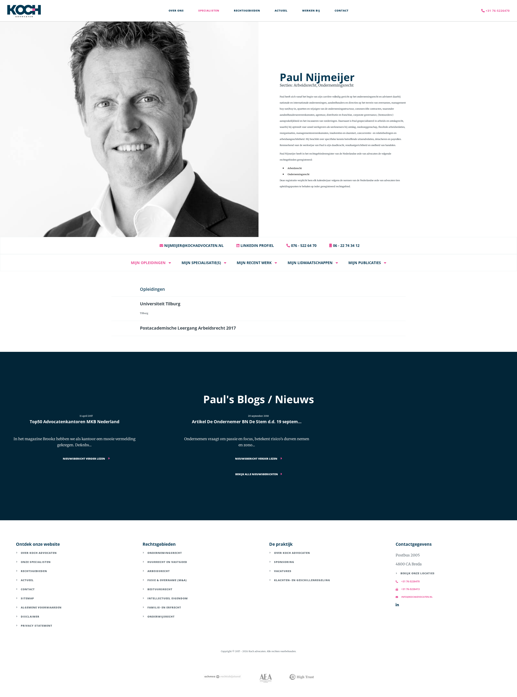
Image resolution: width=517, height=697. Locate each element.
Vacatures (282, 571)
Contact (28, 589)
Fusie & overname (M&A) (167, 580)
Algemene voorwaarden (41, 607)
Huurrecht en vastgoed (167, 562)
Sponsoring (284, 562)
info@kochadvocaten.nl (417, 596)
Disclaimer (30, 616)
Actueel (27, 580)
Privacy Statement (36, 625)
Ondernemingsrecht (164, 553)
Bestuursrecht (159, 589)
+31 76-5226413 (410, 589)
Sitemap (27, 598)
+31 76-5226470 (410, 581)
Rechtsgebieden (34, 571)
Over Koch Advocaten (39, 553)
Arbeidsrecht (158, 571)
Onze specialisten (36, 562)
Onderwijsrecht (161, 616)
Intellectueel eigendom (167, 598)
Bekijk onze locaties (417, 573)
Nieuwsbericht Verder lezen (84, 458)
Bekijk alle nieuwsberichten (256, 474)
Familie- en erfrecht (164, 607)
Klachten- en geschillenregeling (302, 580)
